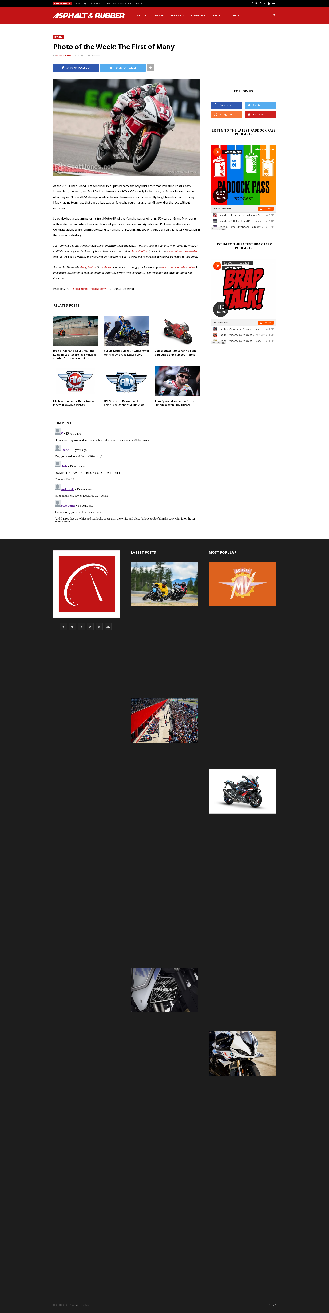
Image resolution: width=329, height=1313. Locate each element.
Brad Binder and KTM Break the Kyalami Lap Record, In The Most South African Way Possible (74, 354)
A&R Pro (158, 15)
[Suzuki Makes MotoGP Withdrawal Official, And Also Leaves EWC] (126, 331)
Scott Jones (63, 55)
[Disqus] (126, 474)
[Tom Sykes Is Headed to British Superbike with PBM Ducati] (177, 381)
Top (273, 1304)
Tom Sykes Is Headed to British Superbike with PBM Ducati (175, 403)
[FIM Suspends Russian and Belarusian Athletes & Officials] (126, 381)
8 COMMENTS (94, 55)
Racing (58, 36)
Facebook (105, 267)
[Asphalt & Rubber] (89, 15)
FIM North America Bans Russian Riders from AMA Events (74, 403)
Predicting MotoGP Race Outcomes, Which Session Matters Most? (108, 3)
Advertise (198, 15)
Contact (217, 15)
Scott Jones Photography (89, 288)
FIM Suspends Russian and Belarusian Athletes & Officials (124, 403)
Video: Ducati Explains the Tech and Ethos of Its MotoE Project (175, 352)
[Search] (274, 15)
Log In (235, 15)
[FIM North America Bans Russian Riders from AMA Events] (75, 381)
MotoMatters (140, 251)
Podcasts (177, 15)
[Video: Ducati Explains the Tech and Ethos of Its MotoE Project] (177, 331)
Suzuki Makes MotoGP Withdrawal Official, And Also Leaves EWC (126, 352)
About (141, 15)
